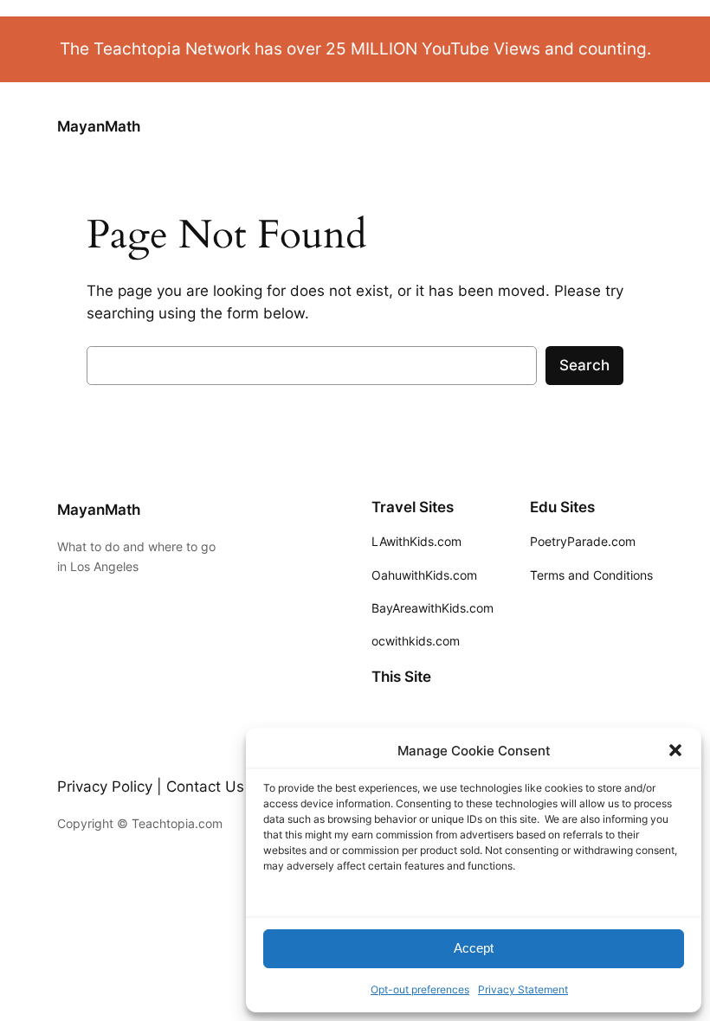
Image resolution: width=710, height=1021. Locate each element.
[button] (675, 750)
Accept (474, 948)
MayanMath (98, 126)
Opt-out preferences (420, 989)
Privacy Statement (523, 989)
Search (584, 365)
